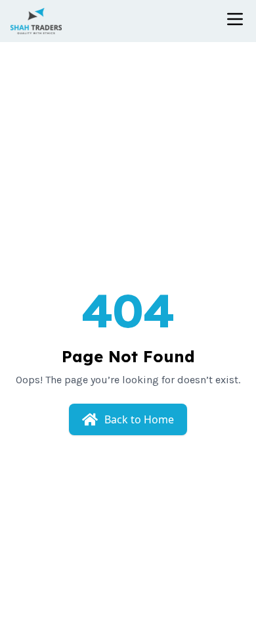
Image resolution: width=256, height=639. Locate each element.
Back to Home (139, 419)
